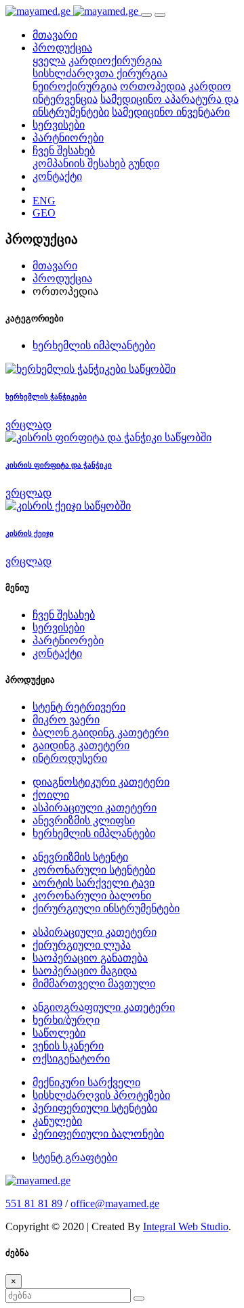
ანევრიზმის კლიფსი (84, 820)
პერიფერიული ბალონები (98, 1134)
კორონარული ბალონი (92, 895)
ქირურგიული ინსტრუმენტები (106, 908)
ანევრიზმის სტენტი (80, 857)
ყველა (49, 60)
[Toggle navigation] (146, 15)
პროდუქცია (62, 278)
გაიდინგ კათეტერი (81, 745)
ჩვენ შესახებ (64, 615)
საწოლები (59, 1033)
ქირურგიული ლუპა (82, 945)
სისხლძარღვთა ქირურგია (100, 73)
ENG (44, 200)
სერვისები (59, 125)
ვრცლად (28, 424)
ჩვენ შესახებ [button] (64, 150)
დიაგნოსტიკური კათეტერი (101, 782)
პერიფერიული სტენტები (95, 1108)
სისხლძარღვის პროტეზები (101, 1095)
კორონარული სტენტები (94, 870)
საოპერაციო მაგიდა (85, 970)
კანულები (57, 1121)
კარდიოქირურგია (115, 60)
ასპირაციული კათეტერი (95, 807)
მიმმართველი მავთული (94, 983)
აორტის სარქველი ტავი (94, 882)
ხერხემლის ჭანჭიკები (46, 396)
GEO (44, 213)
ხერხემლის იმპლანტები (94, 345)
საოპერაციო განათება (90, 958)
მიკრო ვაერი (66, 719)
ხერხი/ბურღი (66, 1020)
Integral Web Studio (185, 1226)
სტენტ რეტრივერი (79, 707)
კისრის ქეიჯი (29, 533)
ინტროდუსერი (70, 758)
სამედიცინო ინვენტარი (171, 112)
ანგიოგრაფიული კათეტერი (104, 1007)
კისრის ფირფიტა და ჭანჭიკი (58, 465)
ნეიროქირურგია (75, 86)
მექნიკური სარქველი (86, 1082)
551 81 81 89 (33, 1203)
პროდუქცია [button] (62, 47)
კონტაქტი (57, 176)
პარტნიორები (68, 137)
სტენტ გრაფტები (75, 1157)
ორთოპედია (153, 86)
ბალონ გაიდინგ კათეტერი (101, 732)
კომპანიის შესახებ (79, 163)
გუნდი (143, 163)
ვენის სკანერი (68, 1046)
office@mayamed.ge (114, 1203)
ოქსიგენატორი (71, 1058)
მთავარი (55, 35)
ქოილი (51, 794)
